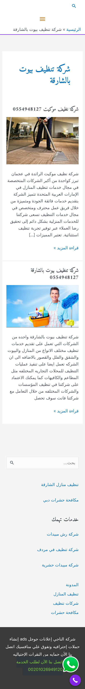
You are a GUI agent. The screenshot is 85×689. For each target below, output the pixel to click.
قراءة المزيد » (66, 248)
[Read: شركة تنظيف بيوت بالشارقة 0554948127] (42, 306)
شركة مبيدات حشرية (60, 565)
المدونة (72, 584)
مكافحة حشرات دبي (61, 500)
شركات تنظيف (66, 603)
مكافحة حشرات (65, 612)
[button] (42, 6)
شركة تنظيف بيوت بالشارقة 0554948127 (55, 274)
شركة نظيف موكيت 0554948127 (46, 109)
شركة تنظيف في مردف (58, 549)
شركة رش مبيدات (63, 534)
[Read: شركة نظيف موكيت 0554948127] (42, 140)
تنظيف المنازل (66, 594)
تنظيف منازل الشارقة (60, 484)
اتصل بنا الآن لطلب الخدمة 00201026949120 (39, 665)
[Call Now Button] (75, 680)
